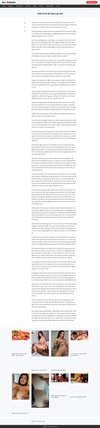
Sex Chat (28, 6)
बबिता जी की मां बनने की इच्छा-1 (39, 370)
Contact (58, 6)
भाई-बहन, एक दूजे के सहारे (38, 421)
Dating (34, 6)
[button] (24, 23)
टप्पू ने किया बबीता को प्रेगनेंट (58, 370)
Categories (10, 6)
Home (3, 6)
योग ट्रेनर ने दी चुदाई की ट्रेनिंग (78, 397)
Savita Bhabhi (49, 6)
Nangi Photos (19, 6)
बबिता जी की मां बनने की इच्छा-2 (20, 413)
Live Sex (41, 6)
